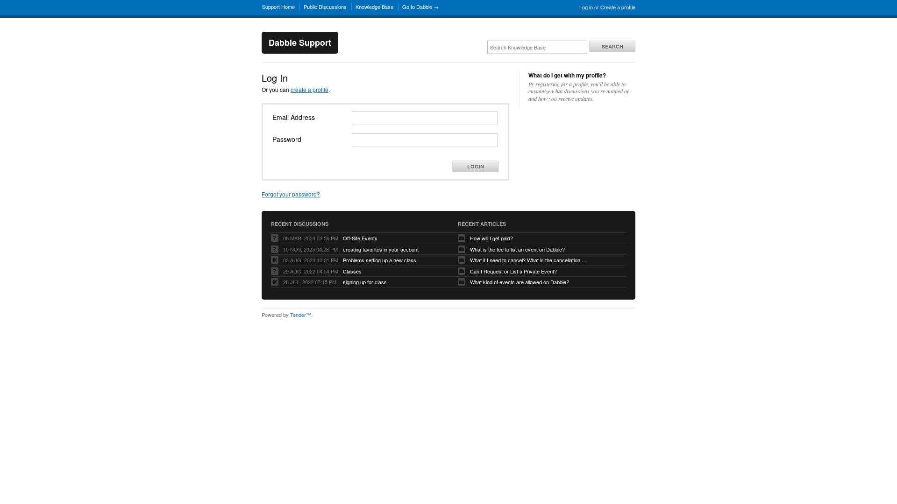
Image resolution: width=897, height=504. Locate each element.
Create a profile (617, 7)
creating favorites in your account (381, 249)
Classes (352, 271)
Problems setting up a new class (379, 260)
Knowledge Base (374, 6)
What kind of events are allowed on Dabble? (519, 282)
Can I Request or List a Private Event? (513, 271)
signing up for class (365, 282)
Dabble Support (300, 42)
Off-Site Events (360, 238)
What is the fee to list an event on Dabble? (517, 249)
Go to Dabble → (420, 6)
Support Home (278, 6)
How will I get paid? (491, 238)
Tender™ (300, 314)
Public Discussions (325, 6)
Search (612, 46)
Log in (586, 7)
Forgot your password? (291, 194)
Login (475, 166)
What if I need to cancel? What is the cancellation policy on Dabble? (528, 260)
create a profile (309, 89)
